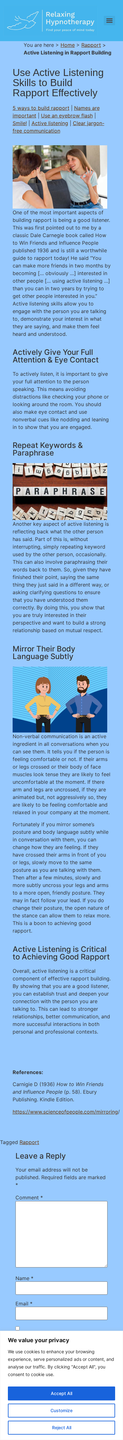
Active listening (50, 123)
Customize (61, 1410)
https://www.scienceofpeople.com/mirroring (65, 1112)
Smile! (20, 123)
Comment (29, 1197)
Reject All (61, 1427)
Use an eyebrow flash (67, 115)
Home (68, 45)
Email (23, 1303)
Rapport (91, 45)
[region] (61, 1385)
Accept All (61, 1393)
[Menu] (109, 20)
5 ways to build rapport (41, 108)
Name (24, 1278)
